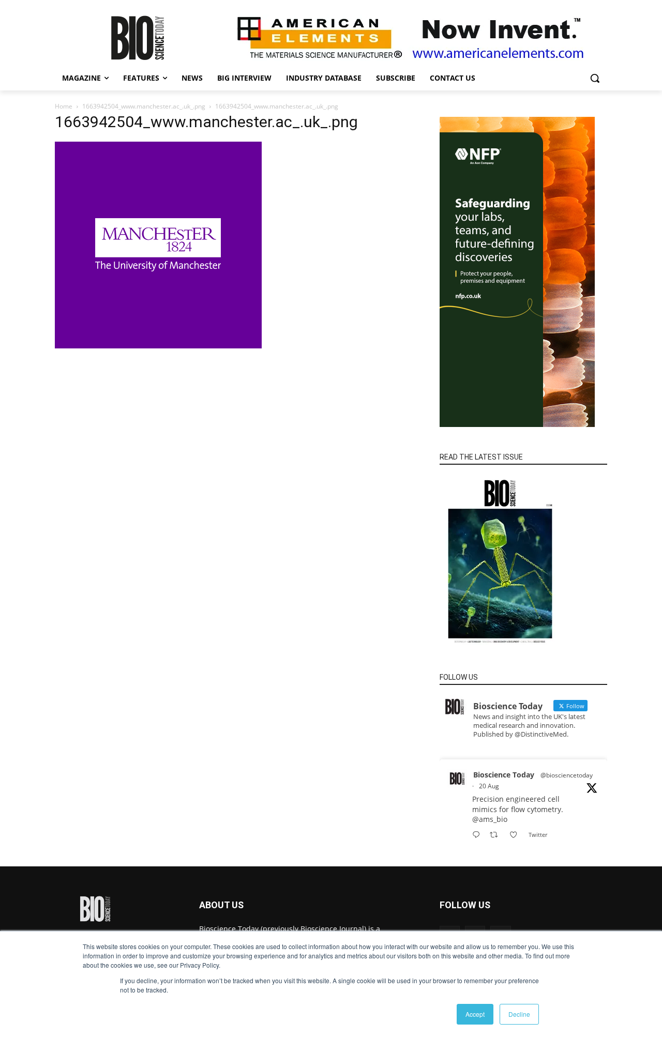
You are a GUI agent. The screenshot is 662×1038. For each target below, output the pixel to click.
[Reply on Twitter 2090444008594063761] (478, 835)
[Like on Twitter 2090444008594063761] (516, 835)
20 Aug (489, 786)
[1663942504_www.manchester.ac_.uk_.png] (158, 345)
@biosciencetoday (566, 775)
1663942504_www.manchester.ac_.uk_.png (143, 106)
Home (63, 106)
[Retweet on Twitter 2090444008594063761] (496, 835)
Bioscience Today (503, 775)
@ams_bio (489, 819)
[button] (594, 78)
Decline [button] (519, 1014)
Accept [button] (475, 1014)
